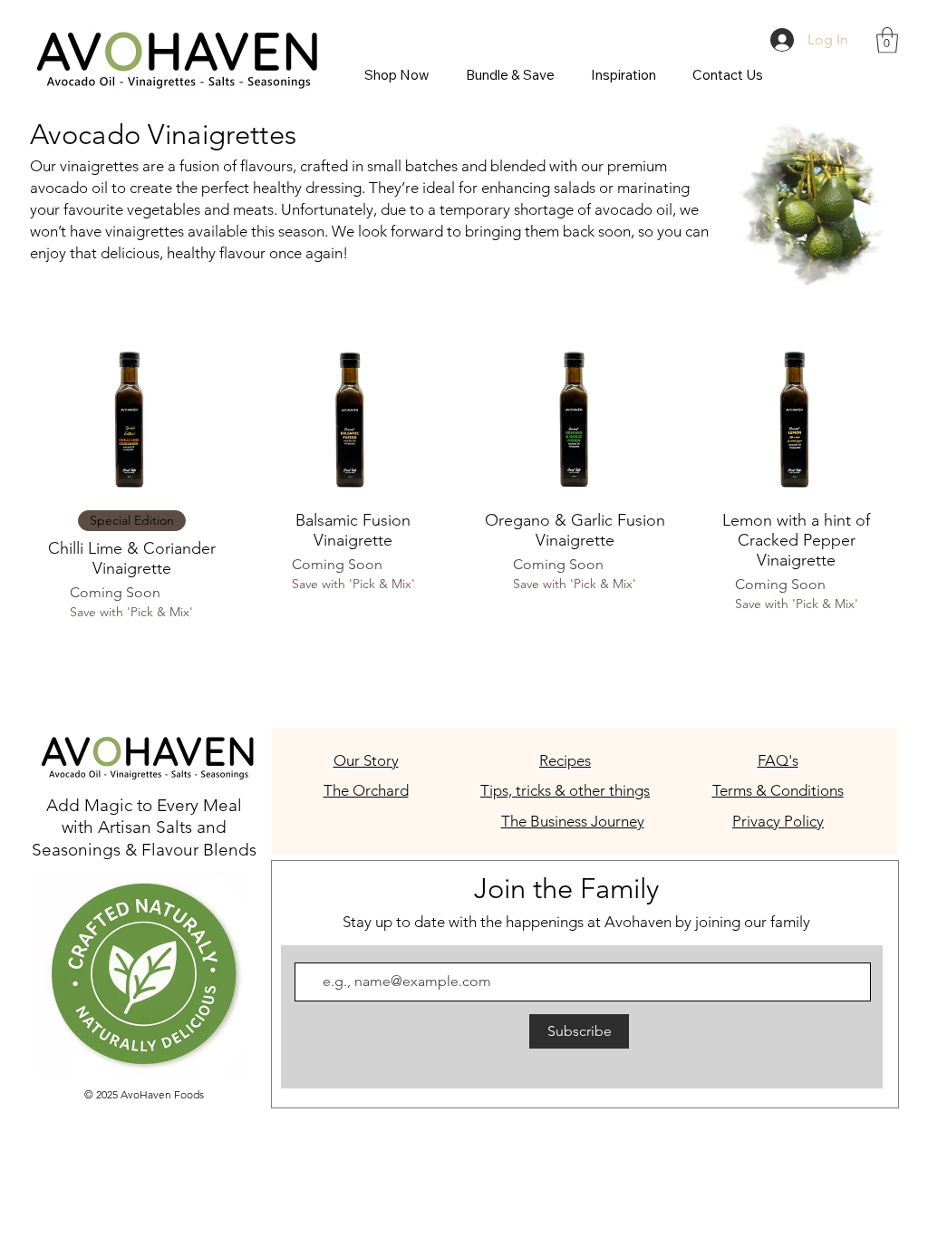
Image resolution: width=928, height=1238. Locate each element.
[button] (887, 40)
